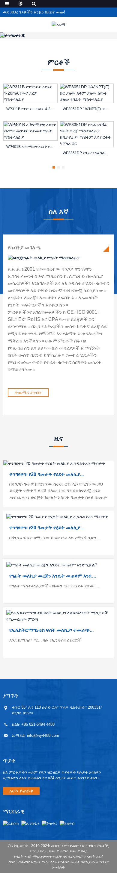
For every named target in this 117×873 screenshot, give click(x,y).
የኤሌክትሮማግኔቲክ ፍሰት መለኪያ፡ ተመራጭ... (51, 630)
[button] (53, 167)
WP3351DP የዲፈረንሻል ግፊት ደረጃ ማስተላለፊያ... (87, 153)
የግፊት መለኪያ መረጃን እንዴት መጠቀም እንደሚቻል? (53, 575)
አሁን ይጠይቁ (21, 790)
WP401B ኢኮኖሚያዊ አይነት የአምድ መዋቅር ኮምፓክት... (30, 147)
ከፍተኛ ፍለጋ (78, 851)
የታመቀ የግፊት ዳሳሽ (55, 856)
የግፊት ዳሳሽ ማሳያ (27, 856)
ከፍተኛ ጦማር (58, 851)
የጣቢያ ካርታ (38, 851)
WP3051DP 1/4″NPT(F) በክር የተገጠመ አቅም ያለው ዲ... (87, 109)
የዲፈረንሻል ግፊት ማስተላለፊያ (37, 862)
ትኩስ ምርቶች (98, 846)
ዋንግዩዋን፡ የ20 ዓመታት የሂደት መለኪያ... (46, 474)
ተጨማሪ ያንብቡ (28, 392)
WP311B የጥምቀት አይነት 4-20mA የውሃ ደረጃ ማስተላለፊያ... (30, 109)
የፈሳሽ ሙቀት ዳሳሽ (74, 862)
